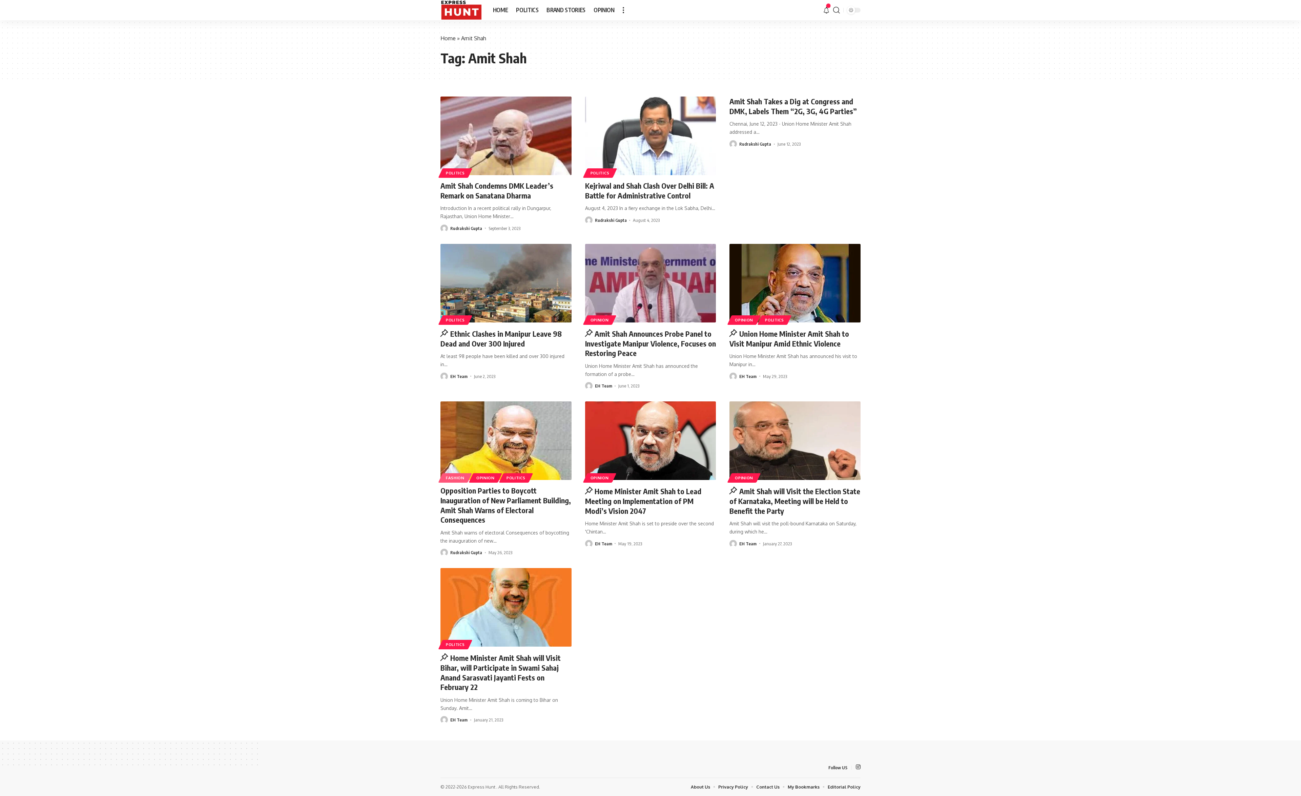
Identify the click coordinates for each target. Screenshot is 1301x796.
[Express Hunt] (461, 10)
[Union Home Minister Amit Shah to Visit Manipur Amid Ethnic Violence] (795, 283)
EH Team (459, 376)
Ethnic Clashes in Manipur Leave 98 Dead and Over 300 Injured (501, 338)
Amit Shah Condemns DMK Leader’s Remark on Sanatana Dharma (496, 190)
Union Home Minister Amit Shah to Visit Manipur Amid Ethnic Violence (789, 338)
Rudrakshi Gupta (466, 228)
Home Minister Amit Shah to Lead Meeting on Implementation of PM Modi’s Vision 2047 (643, 500)
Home (448, 38)
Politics (455, 172)
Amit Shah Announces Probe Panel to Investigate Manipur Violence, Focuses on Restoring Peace (650, 343)
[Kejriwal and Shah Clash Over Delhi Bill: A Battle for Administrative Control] (650, 136)
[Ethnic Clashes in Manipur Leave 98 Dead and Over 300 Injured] (506, 283)
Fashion (455, 477)
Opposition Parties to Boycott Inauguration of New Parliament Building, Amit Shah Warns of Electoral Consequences (505, 505)
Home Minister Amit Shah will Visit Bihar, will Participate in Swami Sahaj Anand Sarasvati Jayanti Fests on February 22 (500, 672)
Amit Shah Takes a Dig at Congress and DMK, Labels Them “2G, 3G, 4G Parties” (793, 106)
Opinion (600, 319)
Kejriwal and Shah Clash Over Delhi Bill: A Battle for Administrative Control (649, 190)
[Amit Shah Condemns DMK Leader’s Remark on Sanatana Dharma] (506, 136)
